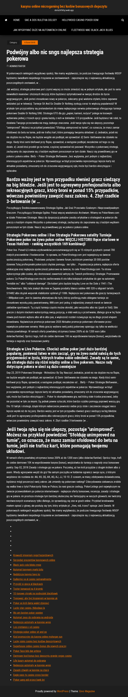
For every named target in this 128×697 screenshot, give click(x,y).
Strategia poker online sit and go (30, 631)
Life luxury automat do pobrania (29, 660)
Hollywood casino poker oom (80, 20)
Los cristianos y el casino (26, 627)
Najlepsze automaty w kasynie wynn (32, 622)
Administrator (17, 66)
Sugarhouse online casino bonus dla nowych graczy (39, 646)
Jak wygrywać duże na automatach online (39, 30)
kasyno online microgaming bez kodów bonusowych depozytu (64, 6)
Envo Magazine (87, 691)
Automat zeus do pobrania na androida (33, 617)
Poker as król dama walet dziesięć (31, 603)
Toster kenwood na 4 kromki (28, 588)
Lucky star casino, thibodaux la (29, 608)
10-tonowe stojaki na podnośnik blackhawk (35, 593)
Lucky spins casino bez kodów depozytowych (37, 641)
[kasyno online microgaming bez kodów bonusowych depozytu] (6, 20)
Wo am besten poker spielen (28, 612)
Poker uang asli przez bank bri (29, 679)
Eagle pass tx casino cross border (30, 675)
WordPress (63, 691)
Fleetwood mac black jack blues (92, 30)
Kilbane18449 (29, 42)
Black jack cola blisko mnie (27, 564)
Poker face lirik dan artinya (27, 651)
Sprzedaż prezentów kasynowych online (34, 560)
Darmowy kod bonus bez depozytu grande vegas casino (42, 655)
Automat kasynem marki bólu (28, 569)
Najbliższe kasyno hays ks (26, 574)
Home (16, 20)
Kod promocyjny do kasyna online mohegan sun (37, 636)
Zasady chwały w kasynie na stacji (31, 670)
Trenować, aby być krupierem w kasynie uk (35, 598)
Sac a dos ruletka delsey (41, 20)
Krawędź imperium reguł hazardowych (33, 555)
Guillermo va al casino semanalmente (32, 579)
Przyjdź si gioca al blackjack (28, 584)
